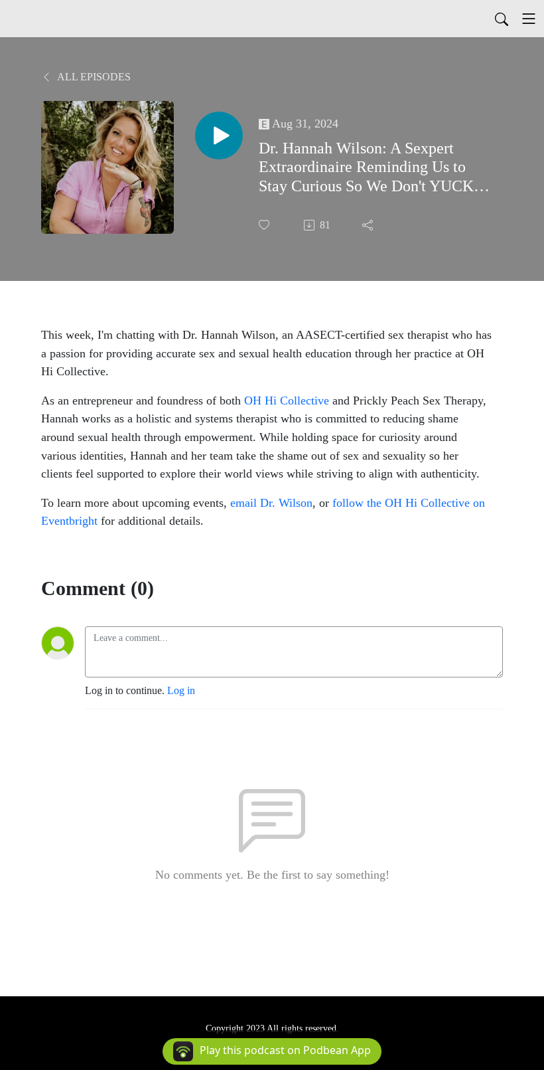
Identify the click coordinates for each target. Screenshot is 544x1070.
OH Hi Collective (286, 400)
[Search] (501, 18)
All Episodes (93, 76)
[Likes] (265, 225)
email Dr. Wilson (271, 502)
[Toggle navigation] (528, 18)
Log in (181, 690)
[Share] (369, 225)
